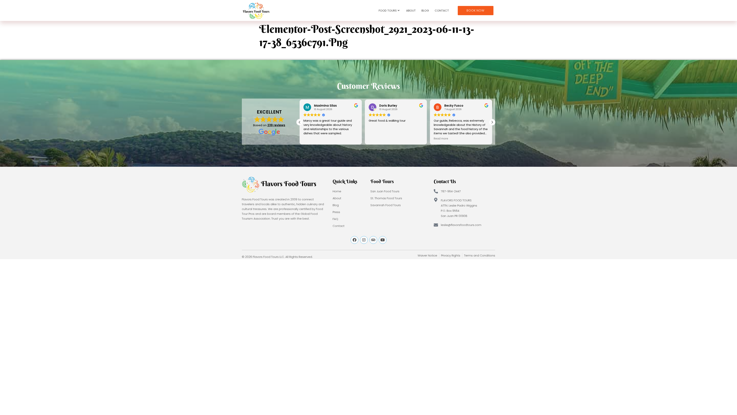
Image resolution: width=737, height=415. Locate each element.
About (411, 10)
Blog (425, 10)
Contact (442, 10)
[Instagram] (364, 240)
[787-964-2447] (436, 191)
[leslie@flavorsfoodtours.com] (436, 225)
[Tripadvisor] (373, 240)
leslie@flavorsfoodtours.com (461, 225)
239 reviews (276, 125)
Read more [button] (441, 138)
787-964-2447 (451, 191)
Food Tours (388, 10)
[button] (492, 122)
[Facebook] (354, 240)
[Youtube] (383, 240)
